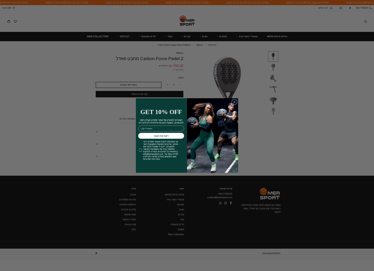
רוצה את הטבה (161, 136)
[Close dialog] (234, 102)
